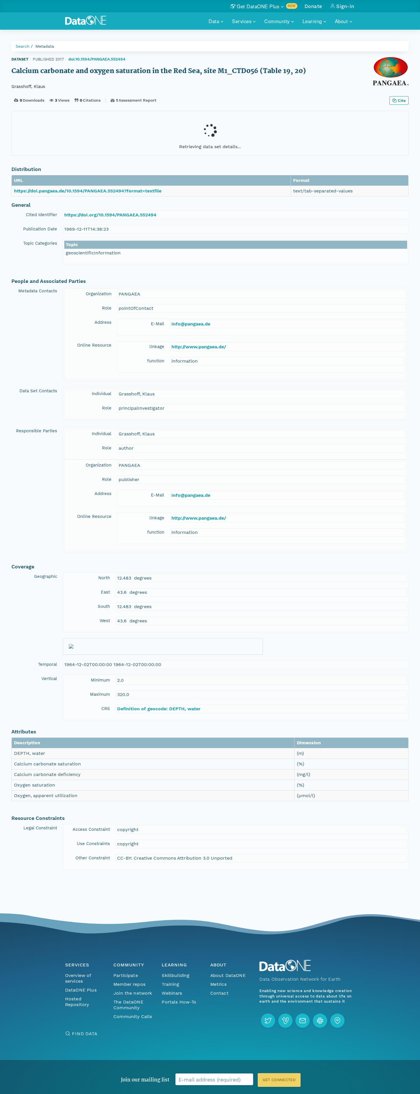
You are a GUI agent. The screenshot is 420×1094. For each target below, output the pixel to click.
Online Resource (94, 345)
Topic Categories (40, 243)
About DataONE (228, 975)
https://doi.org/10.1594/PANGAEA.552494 (110, 215)
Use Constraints (93, 843)
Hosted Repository (77, 1001)
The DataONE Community (128, 1004)
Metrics (218, 984)
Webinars (172, 993)
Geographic (45, 576)
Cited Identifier (41, 214)
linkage (156, 346)
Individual (101, 393)
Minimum (100, 680)
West (105, 620)
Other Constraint (92, 857)
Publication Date (40, 229)
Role (106, 308)
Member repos (129, 984)
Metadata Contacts (37, 290)
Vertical (49, 678)
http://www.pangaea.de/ (198, 346)
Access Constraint (91, 829)
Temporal (47, 664)
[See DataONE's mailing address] (337, 1020)
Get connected (279, 1080)
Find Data (84, 1033)
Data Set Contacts (38, 390)
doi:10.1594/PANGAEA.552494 (96, 59)
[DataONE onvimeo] (285, 1020)
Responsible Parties (36, 430)
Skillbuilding (175, 975)
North (104, 577)
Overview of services (78, 978)
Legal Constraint (40, 827)
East (105, 592)
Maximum (100, 694)
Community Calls (132, 1016)
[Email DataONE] (302, 1020)
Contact (219, 993)
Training (170, 984)
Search (22, 46)
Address (103, 322)
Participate (125, 975)
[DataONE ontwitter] (268, 1020)
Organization (98, 293)
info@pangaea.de (190, 324)
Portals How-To (179, 1002)
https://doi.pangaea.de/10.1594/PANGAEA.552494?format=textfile (87, 191)
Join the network (132, 993)
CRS (105, 708)
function (155, 360)
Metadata (44, 46)
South (104, 606)
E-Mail (157, 323)
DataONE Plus (81, 990)
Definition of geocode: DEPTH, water (159, 708)
